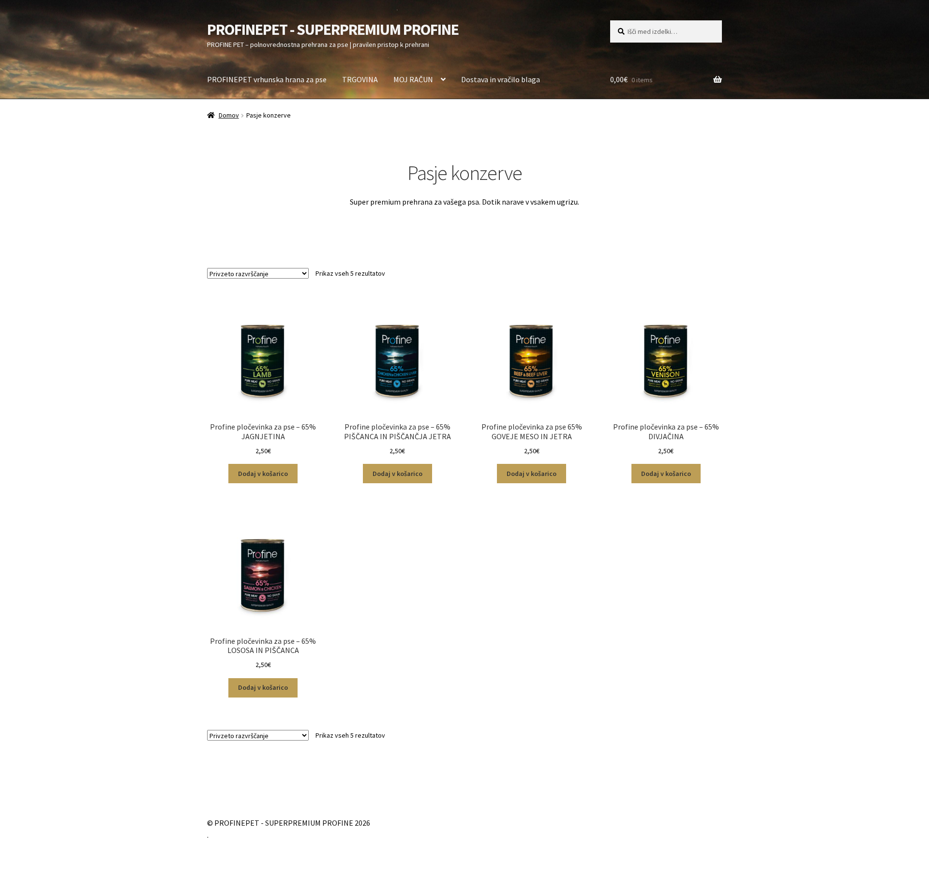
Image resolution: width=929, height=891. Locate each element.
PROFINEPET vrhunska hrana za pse (267, 79)
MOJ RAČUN (413, 79)
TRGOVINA (360, 79)
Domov (229, 115)
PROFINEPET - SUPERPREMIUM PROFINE (333, 29)
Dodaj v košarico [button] (263, 473)
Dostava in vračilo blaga (500, 79)
